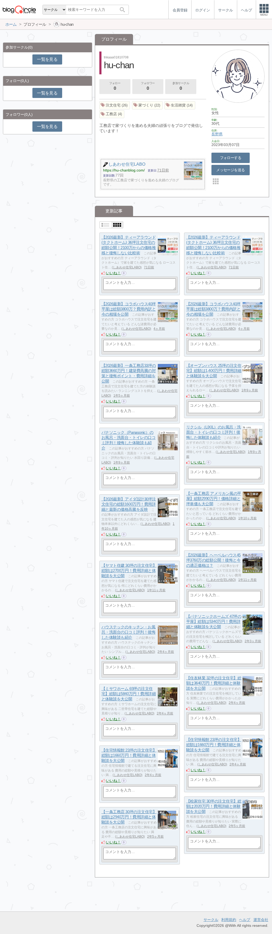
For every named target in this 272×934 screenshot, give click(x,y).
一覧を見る (47, 59)
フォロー (114, 86)
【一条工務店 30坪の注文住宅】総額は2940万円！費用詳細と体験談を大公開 (129, 816)
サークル (210, 920)
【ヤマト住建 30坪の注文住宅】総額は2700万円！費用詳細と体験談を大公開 (129, 570)
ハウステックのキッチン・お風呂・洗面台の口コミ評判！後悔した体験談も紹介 (128, 632)
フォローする (230, 158)
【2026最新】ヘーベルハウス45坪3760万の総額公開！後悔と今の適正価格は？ (213, 560)
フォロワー (148, 86)
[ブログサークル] (19, 9)
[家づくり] (147, 105)
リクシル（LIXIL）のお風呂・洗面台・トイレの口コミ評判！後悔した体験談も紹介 (213, 432)
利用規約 (228, 920)
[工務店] (112, 114)
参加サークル (180, 86)
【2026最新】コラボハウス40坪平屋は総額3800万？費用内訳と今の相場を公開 (128, 309)
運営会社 (260, 920)
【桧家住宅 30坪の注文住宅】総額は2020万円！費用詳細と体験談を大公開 (213, 806)
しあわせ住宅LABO (127, 267)
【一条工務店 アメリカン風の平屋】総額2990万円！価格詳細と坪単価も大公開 (213, 498)
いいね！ (113, 273)
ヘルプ (244, 920)
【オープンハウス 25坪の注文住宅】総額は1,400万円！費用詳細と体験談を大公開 (213, 370)
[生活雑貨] (180, 105)
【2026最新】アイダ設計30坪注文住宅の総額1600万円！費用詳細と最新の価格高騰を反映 (128, 504)
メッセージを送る (230, 170)
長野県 (217, 134)
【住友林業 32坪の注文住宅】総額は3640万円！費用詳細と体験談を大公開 (213, 683)
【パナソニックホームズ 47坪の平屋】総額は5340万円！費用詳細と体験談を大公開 (213, 621)
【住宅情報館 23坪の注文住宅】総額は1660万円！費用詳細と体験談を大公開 (213, 744)
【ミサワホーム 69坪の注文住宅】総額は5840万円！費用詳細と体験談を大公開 (128, 693)
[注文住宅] (115, 105)
